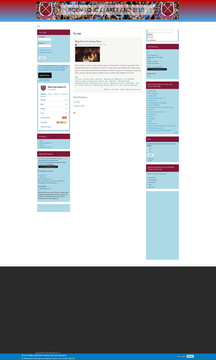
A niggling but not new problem (157, 103)
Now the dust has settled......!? (157, 98)
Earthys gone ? (152, 96)
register (128, 89)
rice (76, 85)
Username (41, 37)
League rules (152, 114)
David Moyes (130, 79)
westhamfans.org (108, 79)
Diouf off (151, 110)
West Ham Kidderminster (131, 85)
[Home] (108, 11)
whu (117, 85)
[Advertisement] (53, 207)
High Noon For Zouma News (88, 41)
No (150, 151)
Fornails (150, 116)
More (176, 133)
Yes (150, 148)
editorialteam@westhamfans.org (48, 160)
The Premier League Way (155, 128)
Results (150, 160)
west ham (81, 85)
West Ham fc (88, 85)
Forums (77, 102)
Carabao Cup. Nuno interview (157, 112)
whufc (121, 85)
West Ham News (43, 78)
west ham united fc (109, 85)
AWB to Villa (152, 100)
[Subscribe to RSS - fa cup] (74, 112)
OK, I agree (181, 356)
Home (38, 26)
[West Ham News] (44, 80)
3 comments (115, 89)
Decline (190, 356)
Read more (107, 89)
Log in (122, 89)
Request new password (46, 52)
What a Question (153, 93)
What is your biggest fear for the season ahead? (161, 126)
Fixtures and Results (46, 143)
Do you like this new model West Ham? (159, 130)
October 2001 (152, 91)
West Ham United (98, 85)
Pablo (150, 121)
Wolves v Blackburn (154, 105)
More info (72, 358)
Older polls (151, 159)
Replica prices (152, 123)
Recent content (79, 106)
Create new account (45, 50)
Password (41, 43)
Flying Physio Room (45, 147)
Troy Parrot (151, 119)
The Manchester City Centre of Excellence (160, 107)
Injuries (42, 145)
